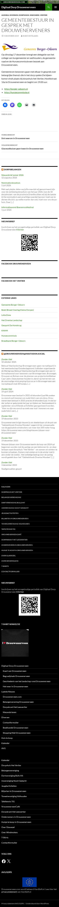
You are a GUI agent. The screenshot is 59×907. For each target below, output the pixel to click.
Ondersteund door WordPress (37, 903)
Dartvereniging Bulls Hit (13, 503)
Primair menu (55, 7)
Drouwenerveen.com (12, 697)
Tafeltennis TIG (8, 529)
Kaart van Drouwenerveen (14, 671)
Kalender (5, 487)
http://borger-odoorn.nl (16, 88)
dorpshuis (24, 15)
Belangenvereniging (11, 497)
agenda (5, 15)
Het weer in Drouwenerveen (15, 686)
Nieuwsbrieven (9, 712)
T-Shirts (5, 566)
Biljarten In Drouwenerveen (14, 518)
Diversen (14, 15)
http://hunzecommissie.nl (16, 92)
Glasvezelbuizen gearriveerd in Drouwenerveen (22, 147)
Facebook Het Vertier (13, 281)
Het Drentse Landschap (11, 320)
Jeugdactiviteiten (9, 513)
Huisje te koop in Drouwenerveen (17, 550)
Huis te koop (7, 738)
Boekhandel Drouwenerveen (15, 727)
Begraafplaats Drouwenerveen (16, 676)
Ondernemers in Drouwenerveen (17, 545)
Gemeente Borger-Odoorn (13, 305)
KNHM (4, 330)
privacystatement (9, 892)
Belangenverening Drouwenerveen (18, 702)
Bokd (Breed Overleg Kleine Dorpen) (17, 310)
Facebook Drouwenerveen (16, 263)
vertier (43, 15)
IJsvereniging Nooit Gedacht (15, 508)
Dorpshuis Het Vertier (11, 492)
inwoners (34, 15)
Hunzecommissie (9, 335)
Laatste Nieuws (8, 691)
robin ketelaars (30, 36)
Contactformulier (10, 571)
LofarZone (6, 315)
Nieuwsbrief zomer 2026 (12, 175)
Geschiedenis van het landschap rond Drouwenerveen (27, 681)
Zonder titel (6, 359)
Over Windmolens (9, 561)
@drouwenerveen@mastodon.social (24, 353)
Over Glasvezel (8, 556)
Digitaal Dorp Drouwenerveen (18, 7)
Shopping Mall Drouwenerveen (17, 733)
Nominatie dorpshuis (10, 183)
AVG (3, 748)
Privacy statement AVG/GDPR (12, 903)
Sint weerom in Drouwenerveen (15, 136)
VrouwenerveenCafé (11, 534)
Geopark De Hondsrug (11, 325)
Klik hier (20, 229)
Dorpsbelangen (12, 169)
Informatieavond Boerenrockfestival (17, 207)
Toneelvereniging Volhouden (15, 524)
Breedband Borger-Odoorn (13, 341)
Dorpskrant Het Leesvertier (14, 540)
